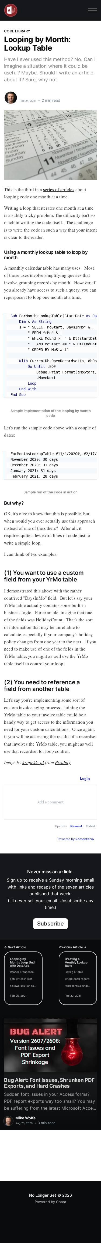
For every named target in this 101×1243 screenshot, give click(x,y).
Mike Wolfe (31, 94)
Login (85, 778)
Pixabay (63, 762)
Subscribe (50, 923)
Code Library (17, 31)
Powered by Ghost (50, 1202)
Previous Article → (73, 947)
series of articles (58, 189)
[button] (92, 10)
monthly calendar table (30, 268)
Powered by (76, 839)
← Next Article (15, 947)
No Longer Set (42, 1195)
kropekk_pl (33, 762)
